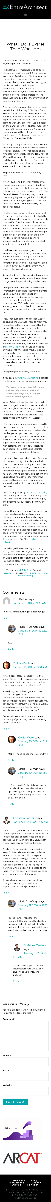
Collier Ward (21, 663)
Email (6, 1070)
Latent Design (12, 347)
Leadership (9, 573)
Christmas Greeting (28, 378)
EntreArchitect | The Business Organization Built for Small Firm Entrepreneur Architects (26, 7)
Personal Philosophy (38, 573)
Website (7, 1085)
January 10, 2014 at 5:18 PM (30, 667)
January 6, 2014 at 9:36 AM (29, 603)
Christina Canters (24, 818)
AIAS (25, 573)
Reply (6, 618)
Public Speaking (25, 575)
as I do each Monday (36, 492)
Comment (9, 1019)
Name (7, 1055)
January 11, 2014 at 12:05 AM (30, 821)
